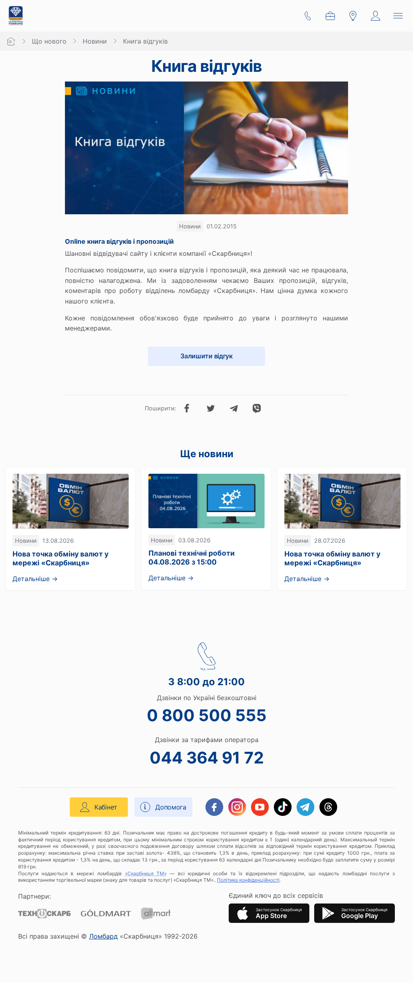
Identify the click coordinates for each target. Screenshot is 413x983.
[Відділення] (353, 16)
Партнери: (34, 896)
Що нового (49, 41)
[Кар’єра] (330, 16)
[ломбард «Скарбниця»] (15, 15)
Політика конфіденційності (248, 880)
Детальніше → (35, 579)
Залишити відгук (206, 356)
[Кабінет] (375, 16)
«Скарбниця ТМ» (146, 873)
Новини (95, 41)
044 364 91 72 (207, 758)
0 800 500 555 (207, 715)
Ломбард (103, 936)
